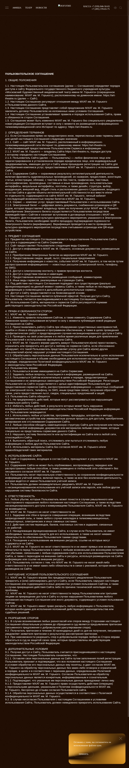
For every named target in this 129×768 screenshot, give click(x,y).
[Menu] (7, 7)
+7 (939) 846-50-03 (101, 6)
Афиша (16, 7)
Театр (28, 7)
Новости (41, 7)
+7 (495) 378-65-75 (101, 9)
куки (99, 745)
